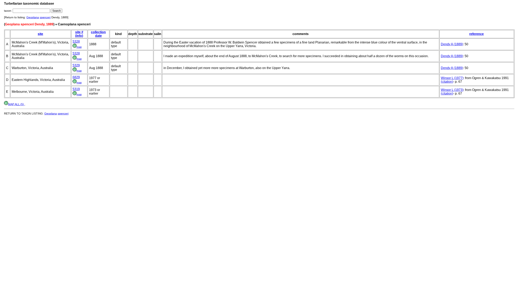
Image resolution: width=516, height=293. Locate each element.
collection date (98, 33)
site (40, 34)
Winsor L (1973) (452, 90)
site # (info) (79, 33)
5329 (76, 65)
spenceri (45, 17)
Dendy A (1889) (452, 44)
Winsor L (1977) (452, 78)
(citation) (447, 81)
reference (476, 34)
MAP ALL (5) (16, 104)
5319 (76, 89)
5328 (76, 41)
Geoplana (32, 17)
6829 (76, 77)
